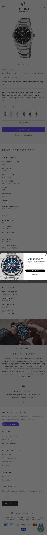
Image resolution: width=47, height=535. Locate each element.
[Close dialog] (45, 254)
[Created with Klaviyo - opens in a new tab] (23, 281)
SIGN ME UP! (35, 270)
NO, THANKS (35, 274)
